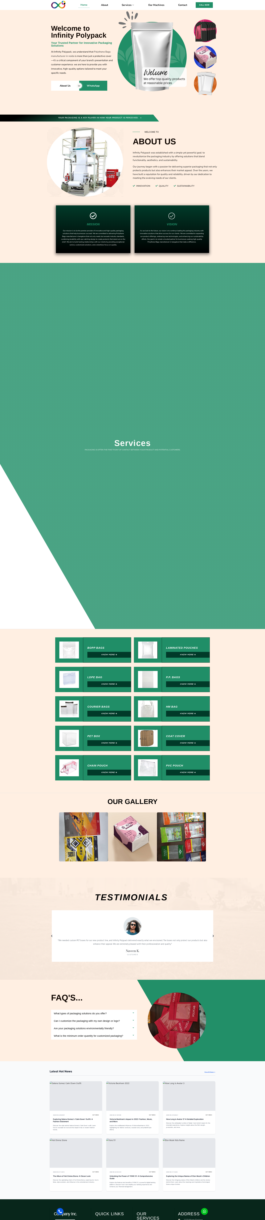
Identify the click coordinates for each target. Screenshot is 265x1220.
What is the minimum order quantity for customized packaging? (88, 1035)
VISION (172, 224)
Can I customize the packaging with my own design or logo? (87, 1021)
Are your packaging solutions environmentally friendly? (84, 1028)
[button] (57, 837)
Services (127, 5)
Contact (182, 5)
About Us (65, 85)
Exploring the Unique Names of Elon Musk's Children (188, 1176)
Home (83, 4)
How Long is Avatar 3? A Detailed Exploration (185, 1119)
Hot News (95, 1115)
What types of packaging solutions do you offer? (80, 1013)
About (104, 5)
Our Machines (156, 5)
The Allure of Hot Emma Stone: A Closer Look (72, 1176)
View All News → (209, 1072)
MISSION (93, 224)
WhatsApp (93, 85)
